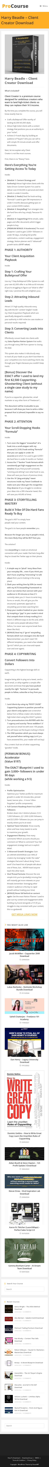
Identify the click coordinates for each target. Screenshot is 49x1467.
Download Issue (27, 1458)
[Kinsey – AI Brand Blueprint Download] (9, 1364)
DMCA (37, 1458)
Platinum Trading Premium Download (29, 1328)
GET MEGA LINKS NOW (24, 914)
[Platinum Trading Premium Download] (9, 1329)
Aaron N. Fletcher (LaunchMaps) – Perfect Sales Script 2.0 (24, 1228)
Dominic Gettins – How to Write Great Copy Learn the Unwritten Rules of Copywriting (24, 1136)
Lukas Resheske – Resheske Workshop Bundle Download (24, 988)
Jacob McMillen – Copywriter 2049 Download (24, 954)
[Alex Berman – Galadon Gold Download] (9, 1319)
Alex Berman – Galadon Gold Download (29, 1318)
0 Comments (27, 1312)
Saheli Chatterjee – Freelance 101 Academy (24, 1018)
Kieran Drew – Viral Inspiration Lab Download (24, 1192)
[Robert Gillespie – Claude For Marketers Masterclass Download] (9, 1352)
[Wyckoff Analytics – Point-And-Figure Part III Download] (9, 1410)
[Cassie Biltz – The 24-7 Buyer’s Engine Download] (9, 1375)
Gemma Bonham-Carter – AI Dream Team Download (24, 1267)
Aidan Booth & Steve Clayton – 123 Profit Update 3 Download (24, 1164)
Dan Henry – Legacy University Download (24, 1060)
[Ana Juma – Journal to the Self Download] (9, 1387)
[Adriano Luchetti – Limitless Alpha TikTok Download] (9, 1399)
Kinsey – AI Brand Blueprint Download (29, 1363)
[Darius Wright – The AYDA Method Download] (9, 1309)
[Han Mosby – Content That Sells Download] (9, 1341)
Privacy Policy (31, 1460)
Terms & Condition (19, 1460)
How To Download (14, 1458)
